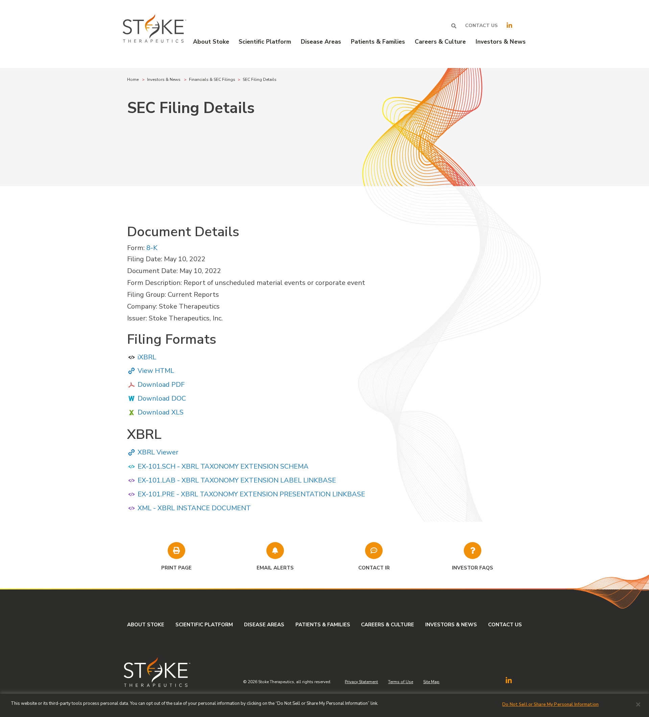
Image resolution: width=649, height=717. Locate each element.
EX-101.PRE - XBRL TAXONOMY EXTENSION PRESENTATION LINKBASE (251, 494)
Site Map (431, 681)
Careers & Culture (387, 624)
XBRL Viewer (158, 452)
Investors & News (164, 79)
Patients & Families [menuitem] (378, 42)
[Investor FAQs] (472, 550)
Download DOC (162, 398)
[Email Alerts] (275, 550)
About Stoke (145, 624)
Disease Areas (264, 624)
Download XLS (161, 412)
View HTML (156, 370)
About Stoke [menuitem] (211, 42)
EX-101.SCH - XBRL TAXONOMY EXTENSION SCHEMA (223, 466)
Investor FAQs (472, 567)
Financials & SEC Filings (212, 79)
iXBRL (147, 357)
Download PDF (161, 384)
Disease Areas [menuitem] (321, 42)
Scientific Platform (204, 624)
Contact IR (374, 567)
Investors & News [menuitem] (501, 42)
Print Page (176, 567)
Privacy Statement (361, 681)
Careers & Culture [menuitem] (440, 42)
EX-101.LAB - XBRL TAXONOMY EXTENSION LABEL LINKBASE (237, 480)
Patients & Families (322, 624)
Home (133, 79)
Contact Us (481, 25)
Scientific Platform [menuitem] (265, 42)
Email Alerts (275, 567)
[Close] (638, 704)
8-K (152, 247)
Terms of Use (400, 681)
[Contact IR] (374, 550)
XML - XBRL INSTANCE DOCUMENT (194, 508)
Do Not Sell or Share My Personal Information (550, 704)
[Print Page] (176, 550)
